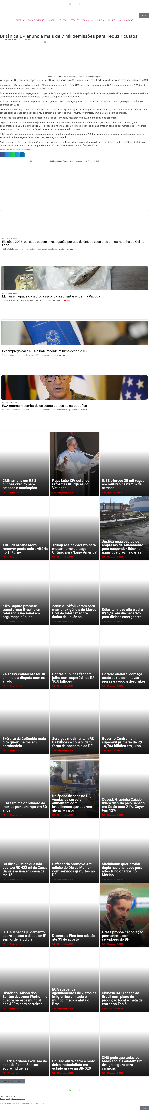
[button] (2, 154)
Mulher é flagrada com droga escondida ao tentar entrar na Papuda (55, 267)
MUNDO (100, 20)
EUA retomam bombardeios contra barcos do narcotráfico (47, 376)
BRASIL (51, 20)
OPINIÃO (111, 20)
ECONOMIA (88, 20)
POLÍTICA (63, 20)
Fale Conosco (40, 1103)
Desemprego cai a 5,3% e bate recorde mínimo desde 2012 (48, 322)
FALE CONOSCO (126, 20)
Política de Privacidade (9, 1103)
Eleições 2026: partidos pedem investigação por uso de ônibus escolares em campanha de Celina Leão (72, 214)
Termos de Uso (27, 1103)
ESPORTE (75, 20)
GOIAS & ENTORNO (36, 20)
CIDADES (20, 20)
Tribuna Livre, (4, 149)
